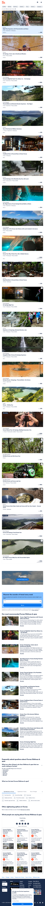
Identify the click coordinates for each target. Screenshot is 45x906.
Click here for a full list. (25, 809)
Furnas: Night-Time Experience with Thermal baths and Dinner (36, 831)
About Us (30, 883)
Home (3, 877)
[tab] (9, 791)
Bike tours (5, 775)
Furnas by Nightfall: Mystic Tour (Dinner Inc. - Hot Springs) (8, 831)
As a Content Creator (37, 885)
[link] (22, 22)
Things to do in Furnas (19, 877)
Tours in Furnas (28, 877)
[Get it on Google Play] (14, 884)
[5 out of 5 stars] (8, 833)
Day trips (5, 772)
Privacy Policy (22, 886)
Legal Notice (22, 885)
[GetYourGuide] (3, 2)
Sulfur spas (5, 773)
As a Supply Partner (36, 883)
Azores (12, 877)
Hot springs (5, 771)
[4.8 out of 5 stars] (22, 823)
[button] (22, 22)
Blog (29, 886)
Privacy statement (35, 610)
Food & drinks (5, 769)
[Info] (15, 9)
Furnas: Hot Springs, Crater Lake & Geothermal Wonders (22, 831)
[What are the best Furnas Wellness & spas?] (42, 781)
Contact (21, 883)
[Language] (37, 2)
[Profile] (41, 2)
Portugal (7, 877)
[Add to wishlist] (42, 12)
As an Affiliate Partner (37, 886)
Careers (29, 885)
